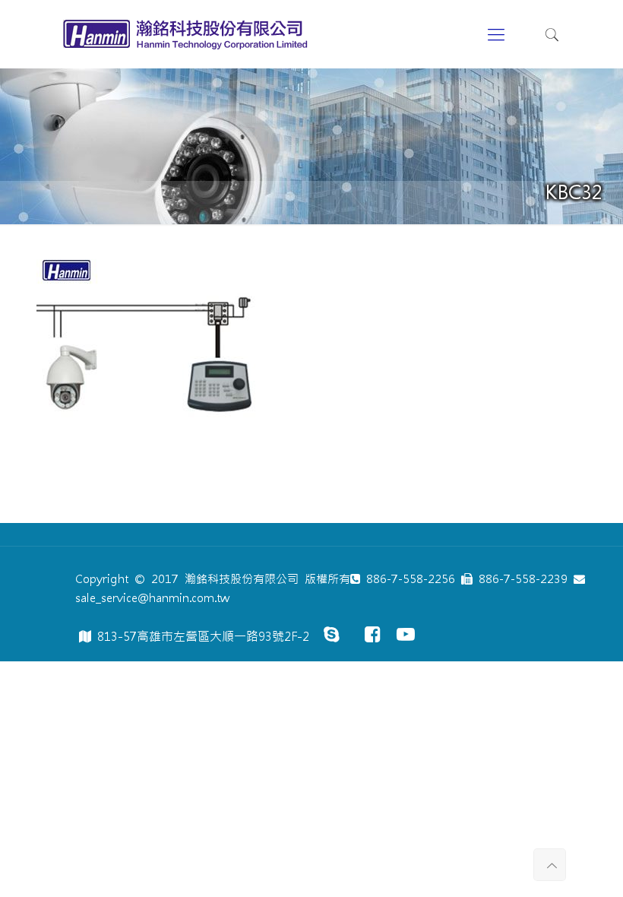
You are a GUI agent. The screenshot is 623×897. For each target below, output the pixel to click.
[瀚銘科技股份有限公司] (188, 34)
